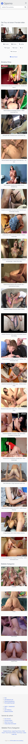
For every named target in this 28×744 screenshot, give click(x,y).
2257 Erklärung (7, 710)
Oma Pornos (8, 732)
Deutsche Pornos (7, 731)
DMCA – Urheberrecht (9, 706)
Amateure (14, 732)
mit (22, 48)
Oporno (7, 3)
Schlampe (14, 51)
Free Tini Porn (7, 719)
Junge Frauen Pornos (17, 731)
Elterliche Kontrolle (8, 711)
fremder (15, 48)
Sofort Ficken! (14, 57)
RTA (5, 708)
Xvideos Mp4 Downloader (10, 723)
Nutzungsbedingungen (9, 703)
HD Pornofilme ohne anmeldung (16, 740)
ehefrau (22, 44)
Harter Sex (14, 734)
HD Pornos (19, 732)
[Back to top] (26, 741)
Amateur (7, 44)
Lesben (24, 732)
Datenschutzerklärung (9, 701)
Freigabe (8, 48)
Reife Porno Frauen (8, 722)
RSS (5, 698)
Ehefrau (14, 44)
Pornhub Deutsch (8, 720)
